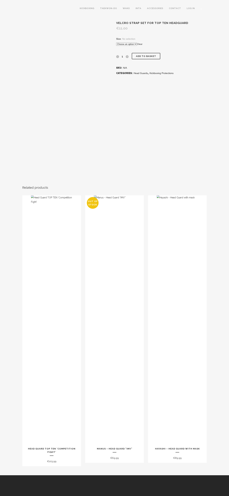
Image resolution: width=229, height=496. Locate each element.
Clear (139, 44)
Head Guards (141, 73)
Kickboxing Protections (162, 73)
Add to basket (146, 56)
